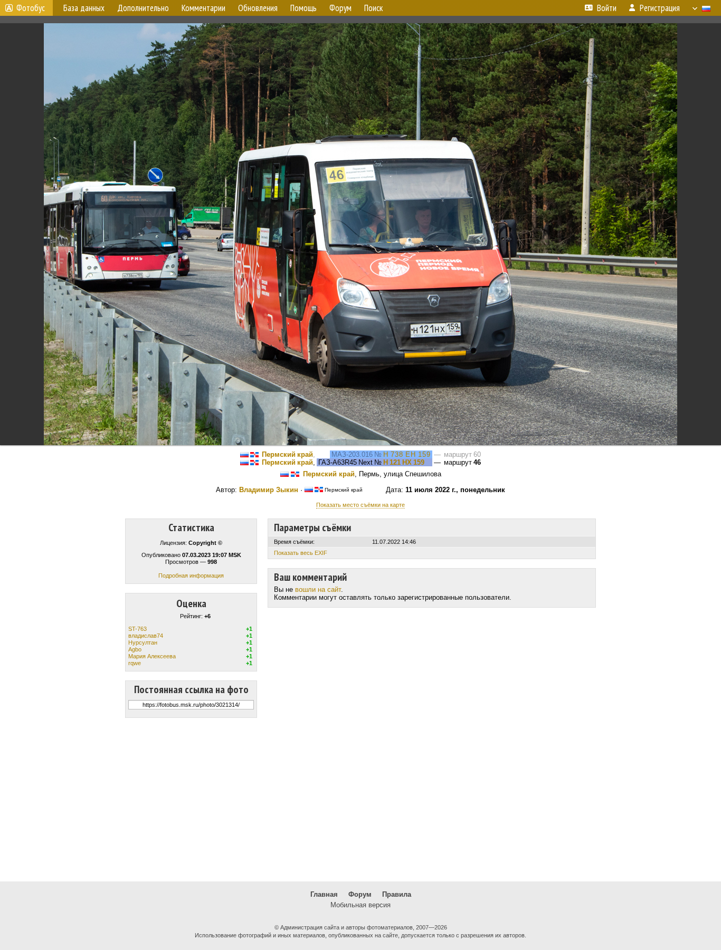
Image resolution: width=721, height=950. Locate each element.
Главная (324, 894)
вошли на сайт (318, 589)
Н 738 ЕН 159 (407, 454)
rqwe (134, 663)
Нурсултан (142, 642)
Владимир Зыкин (268, 490)
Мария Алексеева (152, 656)
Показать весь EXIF (300, 553)
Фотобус (30, 8)
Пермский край (287, 454)
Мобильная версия (360, 905)
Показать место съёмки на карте (360, 505)
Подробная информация (191, 575)
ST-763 (137, 629)
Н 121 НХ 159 (403, 462)
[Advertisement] (360, 800)
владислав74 (145, 635)
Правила (396, 894)
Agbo (134, 649)
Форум (360, 894)
